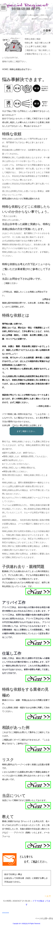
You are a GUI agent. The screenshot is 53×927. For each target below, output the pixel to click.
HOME (5, 69)
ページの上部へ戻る (44, 918)
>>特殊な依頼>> (43, 406)
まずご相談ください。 (26, 431)
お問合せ (46, 299)
